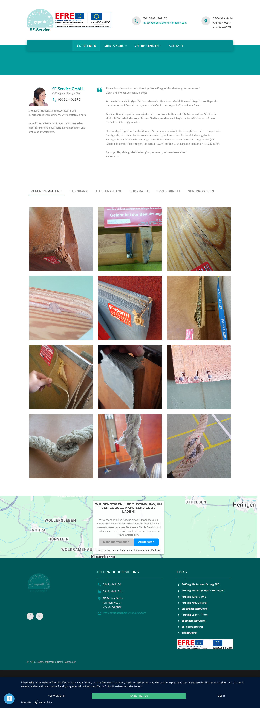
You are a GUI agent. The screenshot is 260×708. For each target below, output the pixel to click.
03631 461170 (69, 99)
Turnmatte (139, 191)
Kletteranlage (108, 191)
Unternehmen (146, 45)
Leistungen (114, 45)
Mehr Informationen (116, 541)
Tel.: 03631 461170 (155, 18)
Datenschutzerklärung (49, 662)
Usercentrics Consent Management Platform (135, 550)
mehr (221, 695)
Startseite (86, 45)
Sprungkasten (201, 191)
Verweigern (56, 695)
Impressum (70, 662)
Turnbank (79, 191)
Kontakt (176, 45)
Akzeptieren (146, 541)
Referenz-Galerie (47, 191)
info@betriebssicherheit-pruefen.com (165, 22)
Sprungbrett (169, 191)
